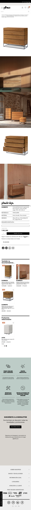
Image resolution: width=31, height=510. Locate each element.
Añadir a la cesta (18, 233)
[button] (30, 206)
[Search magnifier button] (28, 11)
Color (3, 343)
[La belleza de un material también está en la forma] (9, 451)
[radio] (2, 346)
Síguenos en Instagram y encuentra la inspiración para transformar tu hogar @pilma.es (15, 437)
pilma (7, 7)
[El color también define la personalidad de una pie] (9, 443)
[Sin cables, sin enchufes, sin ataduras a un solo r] (22, 451)
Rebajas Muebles (16, 14)
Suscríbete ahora (15, 426)
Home (3, 14)
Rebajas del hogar (8, 14)
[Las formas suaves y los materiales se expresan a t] (9, 458)
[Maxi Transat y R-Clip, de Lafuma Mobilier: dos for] (22, 443)
